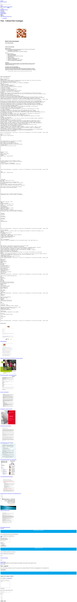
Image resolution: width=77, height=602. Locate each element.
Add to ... (2, 15)
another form (9, 578)
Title (1, 536)
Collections (6, 9)
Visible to (2, 542)
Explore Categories (3, 1)
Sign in (1, 553)
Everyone (3, 543)
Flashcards (2, 9)
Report (1, 562)
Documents (2, 557)
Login (1, 5)
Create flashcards (9, 6)
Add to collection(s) (3, 16)
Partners (4, 562)
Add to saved (9, 16)
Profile (1, 14)
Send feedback (3, 569)
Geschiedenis (5, 18)
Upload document (3, 6)
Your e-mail (2, 588)
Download (2, 528)
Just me (3, 544)
